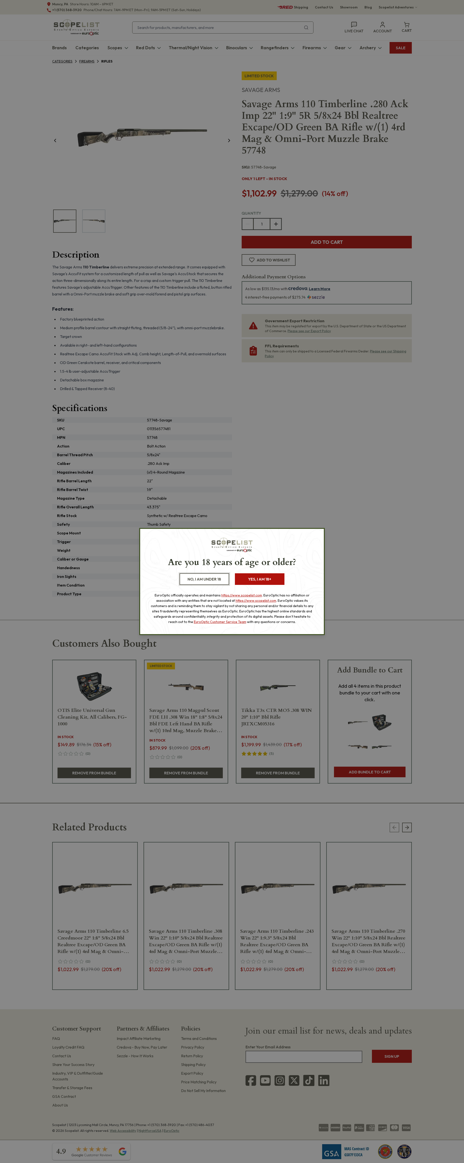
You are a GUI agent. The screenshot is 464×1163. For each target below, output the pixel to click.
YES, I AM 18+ (259, 579)
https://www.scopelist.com (241, 595)
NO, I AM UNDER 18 (204, 579)
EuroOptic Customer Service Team (220, 622)
